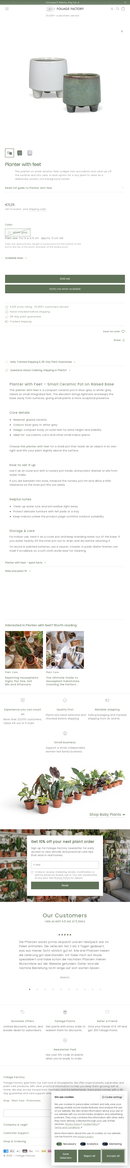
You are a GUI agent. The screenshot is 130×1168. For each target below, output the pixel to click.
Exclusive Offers (22, 1021)
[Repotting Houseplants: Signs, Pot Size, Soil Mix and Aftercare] (24, 650)
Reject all (89, 1156)
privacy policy (85, 1136)
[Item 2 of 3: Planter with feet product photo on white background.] (19, 153)
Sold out (65, 278)
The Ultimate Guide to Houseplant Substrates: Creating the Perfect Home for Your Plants (63, 681)
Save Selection (66, 1156)
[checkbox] (65, 1144)
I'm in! (65, 885)
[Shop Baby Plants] (65, 790)
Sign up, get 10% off (62, 2)
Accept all (113, 1156)
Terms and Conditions (67, 1127)
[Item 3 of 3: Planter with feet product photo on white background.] (29, 153)
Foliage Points (65, 1021)
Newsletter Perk (65, 1049)
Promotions (34, 1100)
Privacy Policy (62, 877)
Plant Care (18, 1100)
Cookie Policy (90, 1124)
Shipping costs (37, 209)
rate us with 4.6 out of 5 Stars (65, 921)
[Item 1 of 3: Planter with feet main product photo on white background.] (9, 153)
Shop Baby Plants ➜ (107, 814)
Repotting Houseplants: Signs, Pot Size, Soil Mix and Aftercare (22, 681)
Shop (6, 1100)
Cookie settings (113, 1097)
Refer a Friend (107, 1021)
